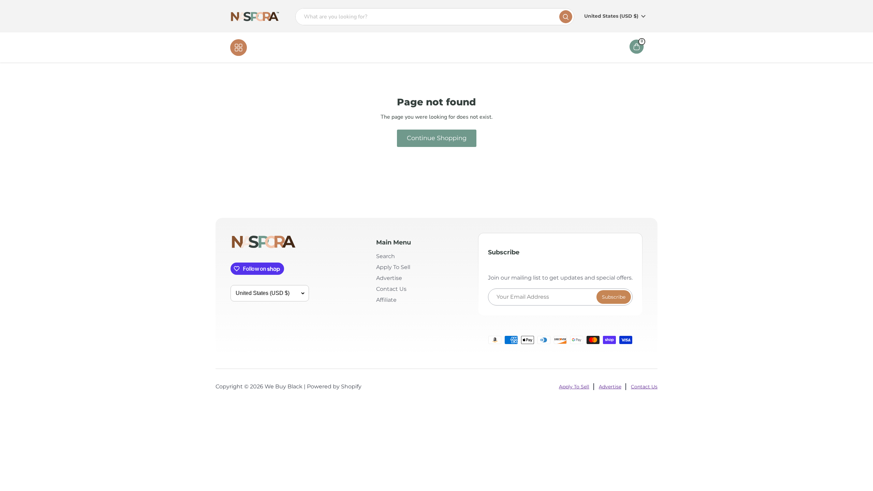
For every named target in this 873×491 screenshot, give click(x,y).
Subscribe (613, 297)
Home (396, 47)
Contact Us (451, 47)
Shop (420, 47)
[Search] (565, 16)
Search (385, 256)
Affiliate (485, 47)
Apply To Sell (393, 267)
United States (611, 16)
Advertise (389, 278)
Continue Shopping (437, 138)
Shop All (261, 47)
